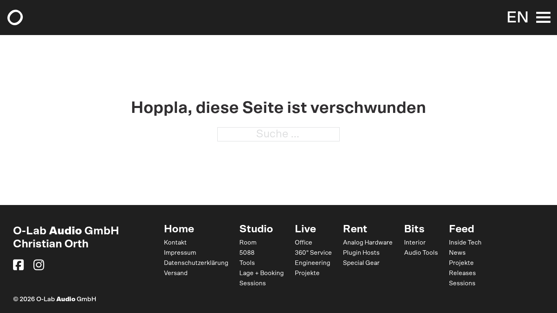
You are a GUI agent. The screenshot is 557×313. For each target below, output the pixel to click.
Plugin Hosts (361, 253)
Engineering (312, 263)
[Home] (15, 17)
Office (303, 243)
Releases (462, 273)
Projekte (307, 273)
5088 (246, 253)
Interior (415, 243)
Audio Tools (421, 253)
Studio (256, 229)
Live (305, 229)
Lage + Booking (261, 273)
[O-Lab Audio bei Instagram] (38, 265)
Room (247, 243)
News (457, 253)
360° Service (313, 253)
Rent (355, 229)
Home (179, 229)
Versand (176, 273)
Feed (461, 229)
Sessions (252, 283)
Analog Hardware (368, 243)
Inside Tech (465, 243)
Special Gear (361, 263)
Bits (414, 229)
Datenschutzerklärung (196, 263)
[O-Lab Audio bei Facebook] (18, 265)
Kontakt (175, 243)
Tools (247, 263)
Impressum (180, 253)
